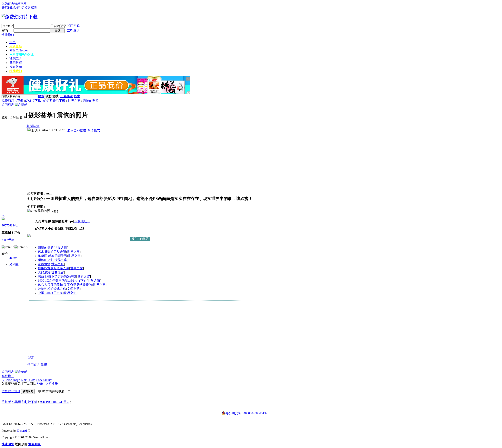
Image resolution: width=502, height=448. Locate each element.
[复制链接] (33, 126)
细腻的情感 (46, 247)
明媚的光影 (46, 260)
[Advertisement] (126, 96)
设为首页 (8, 3)
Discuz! (22, 430)
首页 (12, 42)
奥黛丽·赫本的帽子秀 (52, 255)
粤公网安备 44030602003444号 (246, 413)
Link (24, 380)
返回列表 (8, 104)
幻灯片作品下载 (54, 100)
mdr (4, 215)
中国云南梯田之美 (50, 293)
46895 (13, 257)
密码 (5, 30)
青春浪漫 (44, 264)
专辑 (18, 50)
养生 (77, 96)
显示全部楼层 (76, 130)
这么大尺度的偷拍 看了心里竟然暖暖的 (65, 284)
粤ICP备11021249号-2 (54, 402)
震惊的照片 (91, 100)
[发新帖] (21, 104)
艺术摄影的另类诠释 (52, 251)
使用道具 (33, 364)
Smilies (47, 380)
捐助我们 (15, 71)
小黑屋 (16, 402)
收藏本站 (20, 3)
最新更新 (15, 46)
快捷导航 (8, 35)
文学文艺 (73, 288)
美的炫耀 (44, 272)
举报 (44, 364)
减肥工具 (15, 58)
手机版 (6, 402)
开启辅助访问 (11, 7)
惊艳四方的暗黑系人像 (53, 268)
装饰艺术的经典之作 (52, 288)
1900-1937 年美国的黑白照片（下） (62, 280)
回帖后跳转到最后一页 (55, 391)
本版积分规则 (11, 391)
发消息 (14, 264)
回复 (30, 357)
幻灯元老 (8, 240)
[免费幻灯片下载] (20, 16)
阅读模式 (93, 130)
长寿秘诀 (66, 96)
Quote (31, 380)
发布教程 (15, 67)
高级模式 (8, 376)
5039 (11, 225)
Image (16, 380)
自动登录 (60, 26)
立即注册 (73, 30)
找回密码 (73, 25)
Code (39, 380)
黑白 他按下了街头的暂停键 (57, 276)
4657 (5, 225)
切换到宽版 (29, 7)
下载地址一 (82, 221)
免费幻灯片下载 (13, 100)
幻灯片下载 (33, 100)
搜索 (41, 96)
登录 (40, 383)
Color (8, 380)
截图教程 (15, 62)
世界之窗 (74, 100)
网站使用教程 (21, 54)
